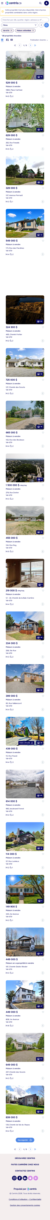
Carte (7, 39)
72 (41, 77)
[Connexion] (46, 3)
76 (41, 427)
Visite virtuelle (24, 743)
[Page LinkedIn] (25, 1178)
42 (41, 235)
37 (41, 129)
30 (41, 374)
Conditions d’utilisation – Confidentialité (25, 1199)
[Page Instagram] (14, 1178)
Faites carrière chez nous (25, 1164)
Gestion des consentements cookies (25, 1205)
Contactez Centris (25, 1171)
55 (41, 321)
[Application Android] (35, 1178)
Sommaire (11, 39)
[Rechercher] (40, 3)
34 (41, 637)
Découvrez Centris (25, 1158)
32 (41, 532)
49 (41, 1111)
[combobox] (25, 20)
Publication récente (38, 40)
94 (41, 1059)
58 (41, 690)
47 (41, 1006)
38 (41, 743)
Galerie (2, 39)
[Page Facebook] (19, 1178)
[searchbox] (23, 20)
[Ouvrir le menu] (2, 3)
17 (41, 479)
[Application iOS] (30, 1178)
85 (41, 795)
